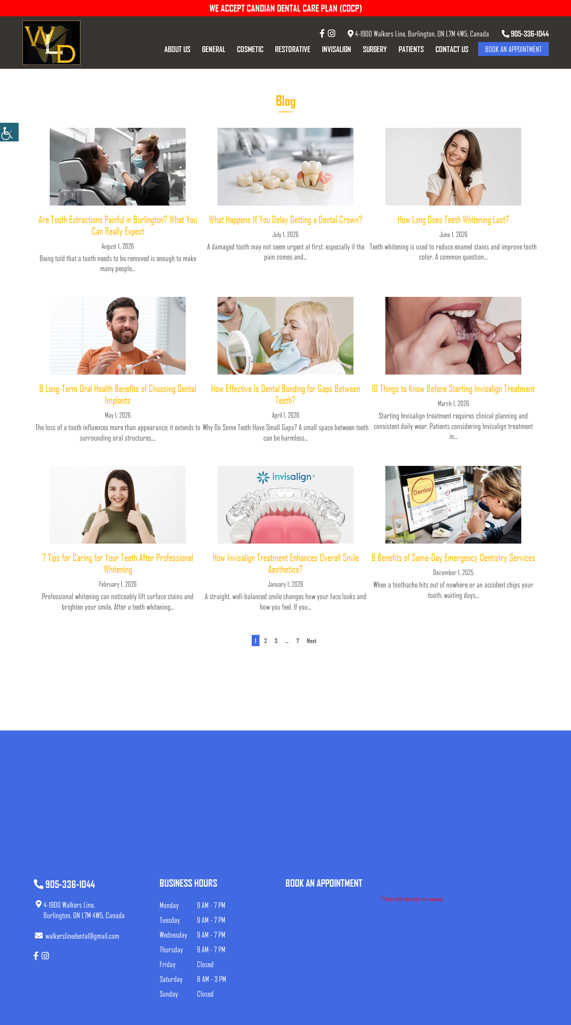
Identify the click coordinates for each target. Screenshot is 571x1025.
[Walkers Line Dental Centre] (51, 42)
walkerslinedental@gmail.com (82, 935)
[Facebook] (322, 33)
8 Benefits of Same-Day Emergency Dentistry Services (453, 557)
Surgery (375, 49)
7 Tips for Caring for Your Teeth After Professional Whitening (117, 563)
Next (311, 640)
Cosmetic (250, 49)
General (213, 49)
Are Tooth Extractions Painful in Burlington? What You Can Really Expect (117, 225)
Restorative (292, 49)
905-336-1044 (529, 33)
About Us (177, 49)
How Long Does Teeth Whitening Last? (453, 219)
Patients (411, 49)
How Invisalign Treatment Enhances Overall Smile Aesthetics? (285, 563)
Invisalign (336, 49)
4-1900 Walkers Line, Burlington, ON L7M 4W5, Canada (421, 33)
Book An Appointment (513, 49)
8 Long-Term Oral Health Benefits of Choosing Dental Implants (117, 394)
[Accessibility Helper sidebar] (9, 132)
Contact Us (451, 49)
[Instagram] (331, 33)
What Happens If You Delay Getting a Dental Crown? (285, 219)
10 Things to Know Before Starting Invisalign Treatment (453, 388)
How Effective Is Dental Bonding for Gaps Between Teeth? (285, 394)
